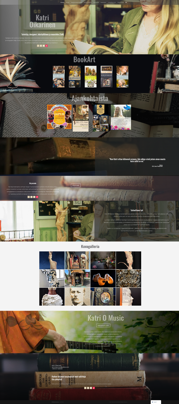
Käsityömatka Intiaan (76, 2)
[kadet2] (103, 287)
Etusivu (62, 2)
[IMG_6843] (77, 287)
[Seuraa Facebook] (38, 46)
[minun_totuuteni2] (128, 287)
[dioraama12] (103, 305)
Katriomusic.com (103, 325)
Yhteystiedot (121, 2)
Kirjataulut (103, 2)
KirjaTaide (76, 185)
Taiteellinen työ (112, 2)
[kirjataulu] (77, 269)
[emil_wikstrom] (77, 305)
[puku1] (52, 305)
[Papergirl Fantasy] (103, 269)
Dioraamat (96, 2)
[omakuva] (128, 305)
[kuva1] (128, 269)
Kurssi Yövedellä (88, 2)
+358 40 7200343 (57, 369)
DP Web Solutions (55, 402)
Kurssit (67, 2)
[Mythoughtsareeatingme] (52, 269)
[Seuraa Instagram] (41, 46)
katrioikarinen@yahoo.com (60, 367)
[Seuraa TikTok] (46, 46)
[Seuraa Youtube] (44, 46)
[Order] (52, 287)
